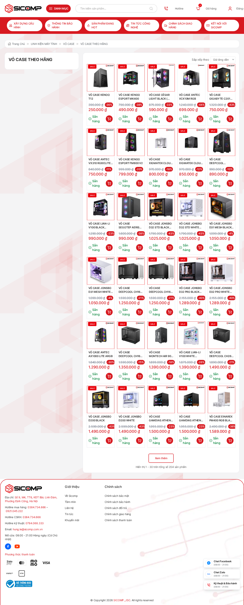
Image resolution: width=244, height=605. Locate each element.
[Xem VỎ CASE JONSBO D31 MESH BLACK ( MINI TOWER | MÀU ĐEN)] (221, 206)
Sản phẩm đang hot (103, 25)
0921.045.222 (14, 511)
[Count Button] (109, 118)
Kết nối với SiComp (218, 25)
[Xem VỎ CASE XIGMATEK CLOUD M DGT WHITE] (161, 142)
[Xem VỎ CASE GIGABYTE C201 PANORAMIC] (221, 77)
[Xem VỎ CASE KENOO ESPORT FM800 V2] (130, 142)
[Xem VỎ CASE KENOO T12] (100, 77)
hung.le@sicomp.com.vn (28, 529)
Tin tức (69, 514)
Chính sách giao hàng (180, 25)
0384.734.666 (37, 507)
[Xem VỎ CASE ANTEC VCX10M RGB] (191, 77)
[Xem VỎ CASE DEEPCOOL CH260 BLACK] (221, 335)
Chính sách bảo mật (117, 495)
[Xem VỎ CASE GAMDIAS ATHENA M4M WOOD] (191, 399)
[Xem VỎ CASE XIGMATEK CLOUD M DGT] (191, 142)
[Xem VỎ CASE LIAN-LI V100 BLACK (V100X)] (100, 206)
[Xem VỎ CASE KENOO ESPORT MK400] (130, 77)
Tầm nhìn (70, 501)
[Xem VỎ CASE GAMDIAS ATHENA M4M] (161, 399)
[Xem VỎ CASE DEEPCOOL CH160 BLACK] (130, 270)
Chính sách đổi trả (116, 508)
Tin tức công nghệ (140, 25)
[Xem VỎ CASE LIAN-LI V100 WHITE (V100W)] (191, 335)
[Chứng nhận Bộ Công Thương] (18, 584)
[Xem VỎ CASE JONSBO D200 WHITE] (130, 399)
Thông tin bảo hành (62, 25)
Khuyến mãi (72, 520)
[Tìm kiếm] (151, 8)
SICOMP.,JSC (121, 600)
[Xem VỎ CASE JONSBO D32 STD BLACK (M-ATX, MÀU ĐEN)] (161, 206)
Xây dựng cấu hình (24, 25)
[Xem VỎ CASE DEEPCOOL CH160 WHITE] (161, 270)
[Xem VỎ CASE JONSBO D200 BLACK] (100, 399)
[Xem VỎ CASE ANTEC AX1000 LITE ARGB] (100, 335)
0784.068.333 (35, 523)
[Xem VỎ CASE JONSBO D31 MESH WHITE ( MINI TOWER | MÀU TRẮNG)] (100, 270)
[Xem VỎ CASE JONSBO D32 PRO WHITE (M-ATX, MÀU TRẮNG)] (221, 270)
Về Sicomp (71, 495)
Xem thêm (161, 458)
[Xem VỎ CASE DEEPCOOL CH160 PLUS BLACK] (130, 335)
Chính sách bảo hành (117, 501)
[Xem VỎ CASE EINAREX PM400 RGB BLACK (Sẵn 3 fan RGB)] (221, 399)
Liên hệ (69, 508)
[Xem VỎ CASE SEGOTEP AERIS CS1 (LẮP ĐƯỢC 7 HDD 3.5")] (130, 206)
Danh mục (61, 8)
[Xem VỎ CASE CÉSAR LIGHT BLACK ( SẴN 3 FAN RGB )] (161, 77)
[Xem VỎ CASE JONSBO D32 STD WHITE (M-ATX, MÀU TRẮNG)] (191, 206)
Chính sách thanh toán (118, 520)
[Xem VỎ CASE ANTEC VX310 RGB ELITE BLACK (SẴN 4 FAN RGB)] (100, 142)
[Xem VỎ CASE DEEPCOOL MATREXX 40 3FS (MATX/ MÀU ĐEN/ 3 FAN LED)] (221, 142)
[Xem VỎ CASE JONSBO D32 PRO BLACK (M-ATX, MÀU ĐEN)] (191, 270)
